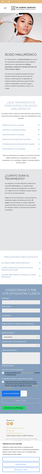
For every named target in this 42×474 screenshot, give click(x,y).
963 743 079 (19, 428)
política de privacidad (27, 373)
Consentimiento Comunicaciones (17, 379)
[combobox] (21, 337)
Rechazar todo (21, 470)
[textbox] (20, 337)
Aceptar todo (21, 459)
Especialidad (8, 333)
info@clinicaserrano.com (14, 433)
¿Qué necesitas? (9, 350)
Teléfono (7, 315)
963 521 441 (10, 428)
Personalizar (21, 464)
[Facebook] (7, 423)
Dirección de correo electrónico (18, 324)
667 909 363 (10, 431)
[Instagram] (11, 423)
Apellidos (7, 306)
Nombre (6, 298)
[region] (21, 457)
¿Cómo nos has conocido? (14, 342)
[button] (4, 1)
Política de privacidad (13, 370)
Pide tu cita (21, 400)
